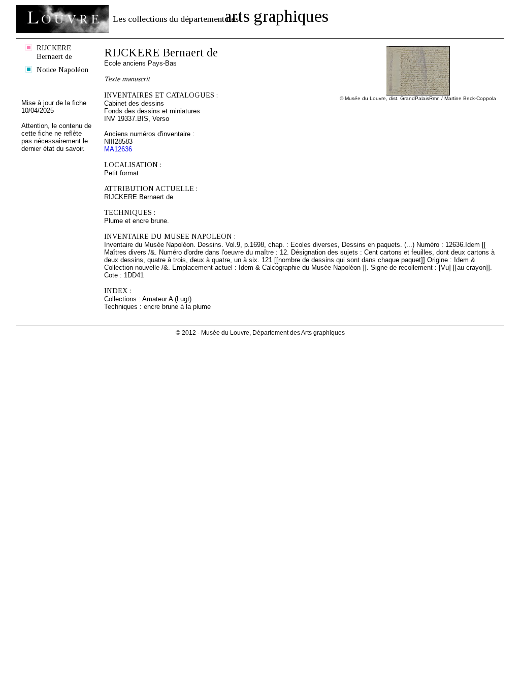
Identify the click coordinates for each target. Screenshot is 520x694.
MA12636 (118, 149)
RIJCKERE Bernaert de (54, 52)
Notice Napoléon (62, 70)
